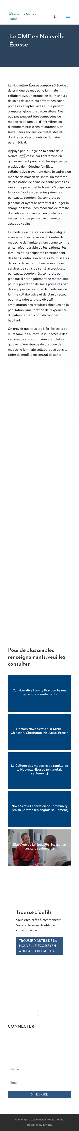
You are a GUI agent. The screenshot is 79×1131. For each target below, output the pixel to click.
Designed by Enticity (39, 1125)
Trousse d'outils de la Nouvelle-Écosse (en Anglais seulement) (38, 945)
